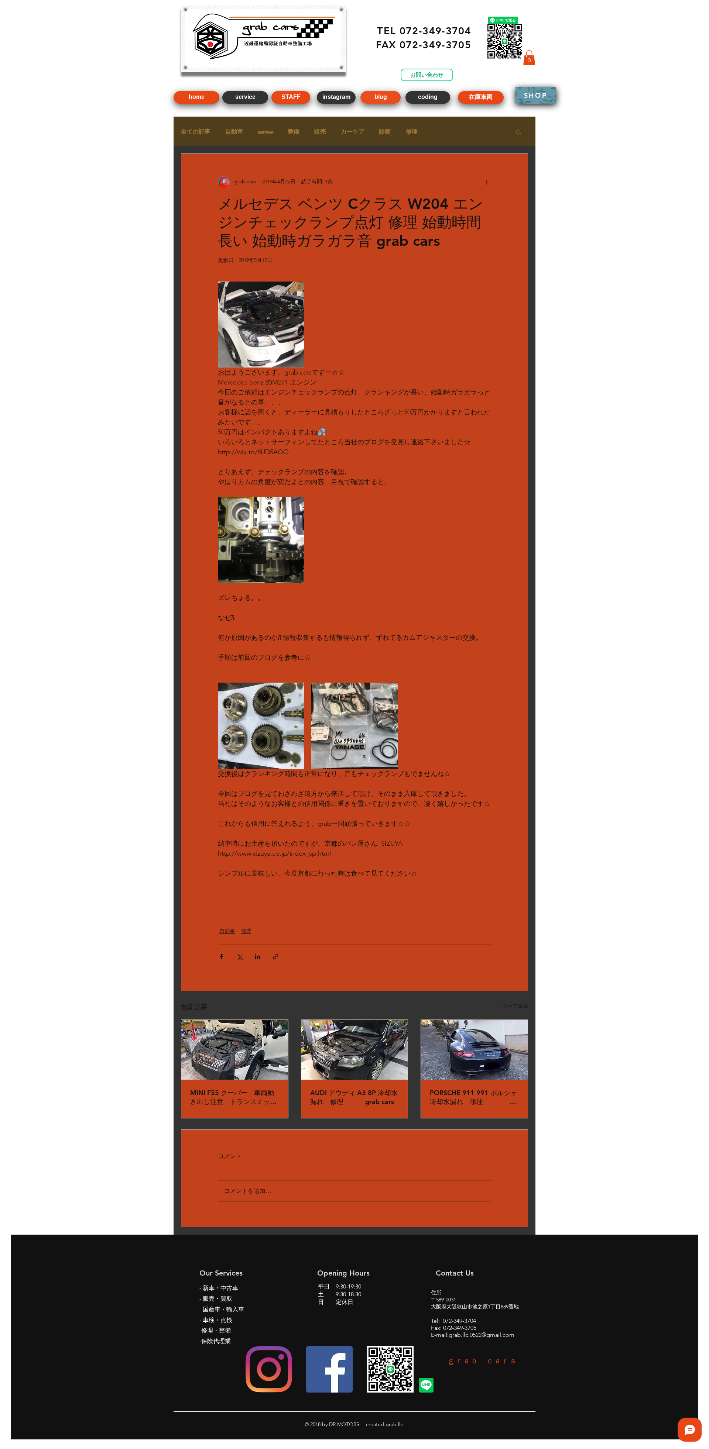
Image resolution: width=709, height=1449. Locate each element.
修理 (412, 131)
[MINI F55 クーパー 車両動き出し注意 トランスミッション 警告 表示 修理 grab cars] (234, 1050)
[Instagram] (269, 1369)
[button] (529, 57)
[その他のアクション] (486, 181)
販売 (320, 131)
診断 (385, 131)
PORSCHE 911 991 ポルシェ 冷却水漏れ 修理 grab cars (474, 1097)
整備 (293, 131)
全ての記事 (195, 131)
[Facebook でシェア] (221, 956)
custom (265, 131)
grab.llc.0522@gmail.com (481, 1334)
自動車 (234, 131)
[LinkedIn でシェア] (257, 956)
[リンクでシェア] (275, 956)
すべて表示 (515, 1006)
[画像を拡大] (261, 325)
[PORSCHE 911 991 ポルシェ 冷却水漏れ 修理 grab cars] (474, 1050)
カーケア (352, 131)
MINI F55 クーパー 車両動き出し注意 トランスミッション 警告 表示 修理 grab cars (234, 1097)
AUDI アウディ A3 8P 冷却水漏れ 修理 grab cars (354, 1097)
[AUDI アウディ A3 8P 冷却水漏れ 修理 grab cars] (354, 1050)
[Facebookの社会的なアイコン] (329, 1369)
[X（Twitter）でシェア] (239, 956)
